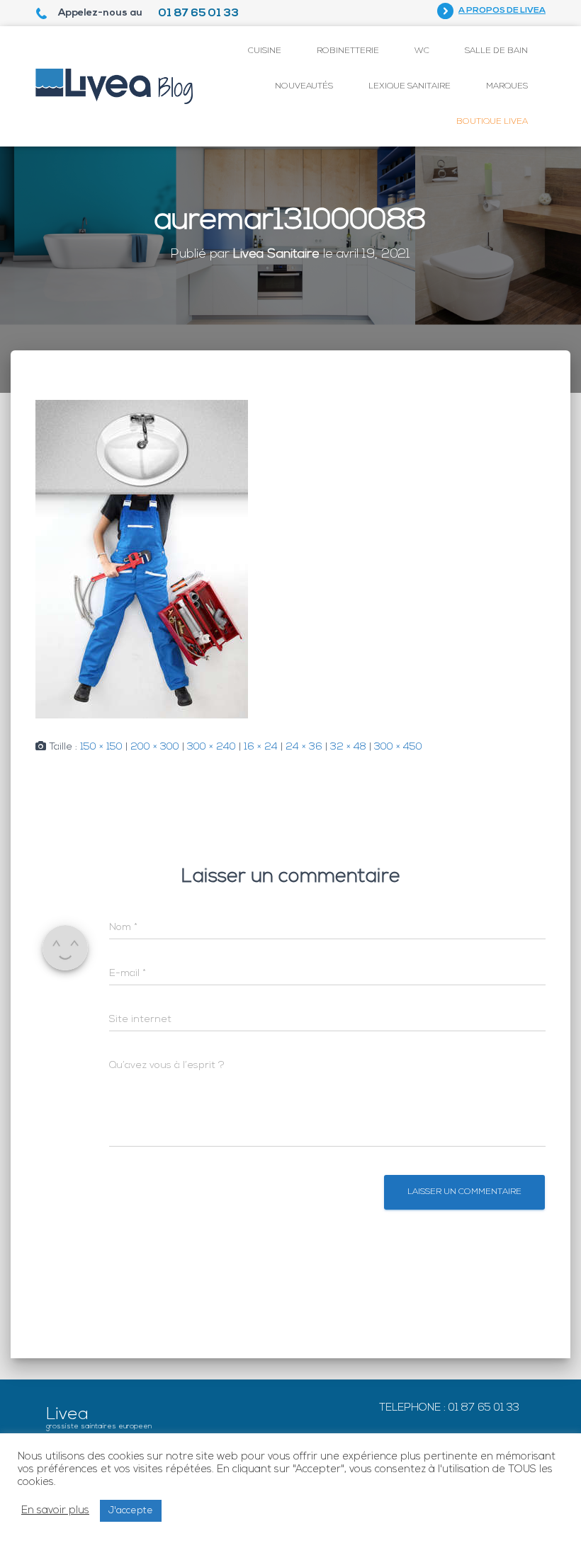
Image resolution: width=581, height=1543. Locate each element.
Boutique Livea (492, 121)
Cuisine (264, 51)
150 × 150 (101, 747)
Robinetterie (348, 51)
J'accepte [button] (130, 1510)
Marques (507, 86)
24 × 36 (304, 747)
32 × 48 (348, 747)
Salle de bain (496, 51)
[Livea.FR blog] (114, 86)
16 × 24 (261, 747)
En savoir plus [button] (55, 1510)
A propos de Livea (502, 10)
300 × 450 (398, 747)
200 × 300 (154, 747)
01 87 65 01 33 (198, 13)
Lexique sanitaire (409, 86)
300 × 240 (211, 747)
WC (421, 51)
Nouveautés (304, 86)
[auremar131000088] (141, 559)
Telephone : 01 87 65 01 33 (449, 1408)
